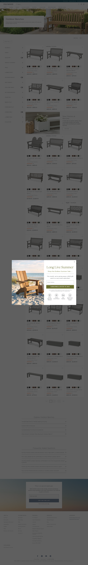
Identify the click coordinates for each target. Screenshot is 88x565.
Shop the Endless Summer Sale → (60, 271)
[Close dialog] (74, 262)
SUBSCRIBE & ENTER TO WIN (60, 286)
